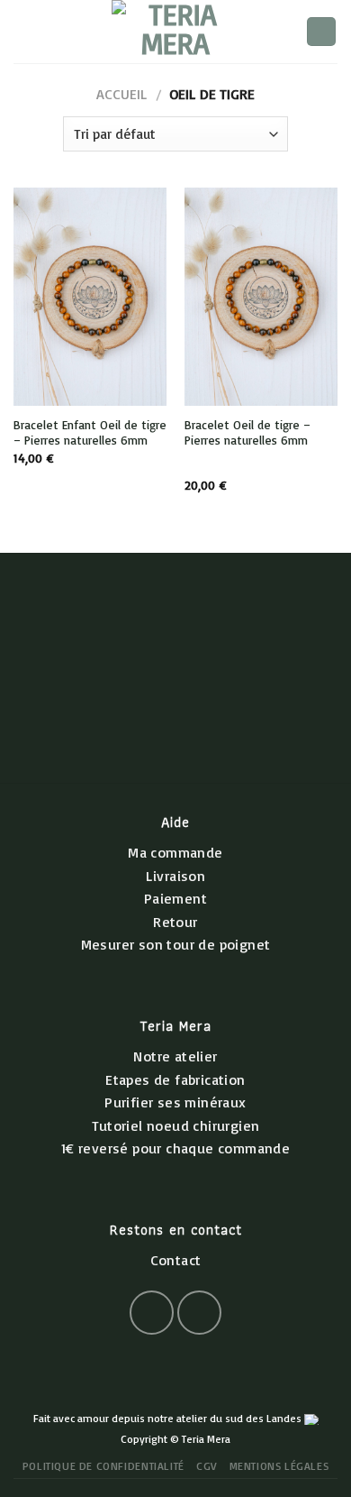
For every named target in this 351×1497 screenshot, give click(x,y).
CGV (206, 1466)
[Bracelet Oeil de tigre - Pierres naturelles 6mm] (261, 296)
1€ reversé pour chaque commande (175, 1148)
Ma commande (175, 852)
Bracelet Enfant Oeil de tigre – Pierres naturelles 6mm (90, 432)
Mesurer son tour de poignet (176, 944)
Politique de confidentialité (103, 1466)
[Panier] (321, 32)
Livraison (176, 876)
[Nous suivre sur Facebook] (152, 1312)
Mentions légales (279, 1466)
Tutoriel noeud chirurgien (176, 1125)
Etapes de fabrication (175, 1079)
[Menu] (24, 31)
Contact (176, 1260)
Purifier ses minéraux (175, 1102)
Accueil (122, 94)
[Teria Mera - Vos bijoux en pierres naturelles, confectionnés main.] (175, 31)
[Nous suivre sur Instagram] (199, 1312)
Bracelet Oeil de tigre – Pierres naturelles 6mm (247, 432)
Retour (175, 922)
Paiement (175, 898)
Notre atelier (175, 1056)
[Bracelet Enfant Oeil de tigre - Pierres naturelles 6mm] (90, 296)
